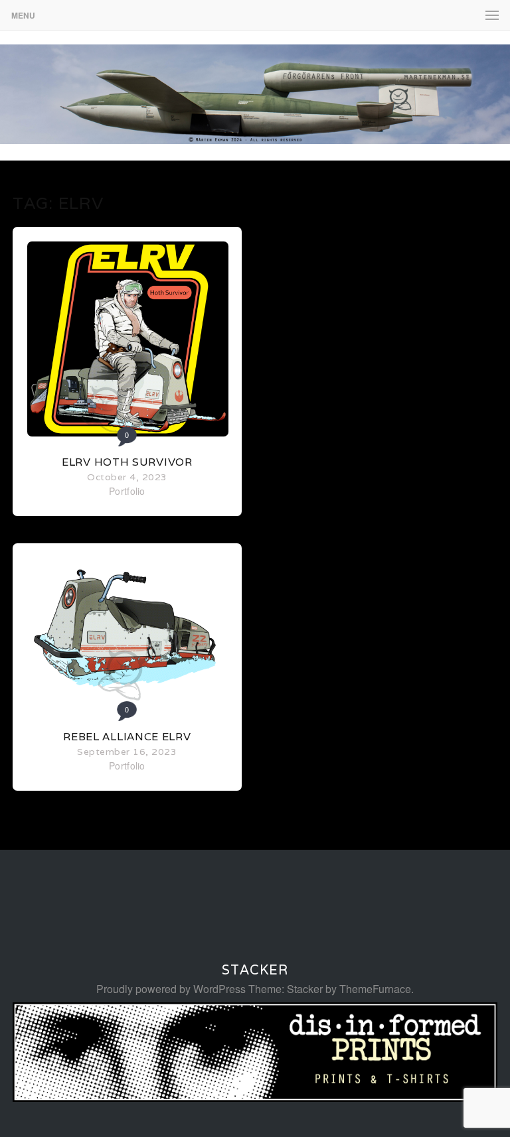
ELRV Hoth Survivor (127, 462)
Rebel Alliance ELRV (127, 737)
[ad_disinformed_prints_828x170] (255, 1097)
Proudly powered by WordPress (171, 988)
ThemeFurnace (375, 988)
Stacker (255, 969)
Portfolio (127, 491)
